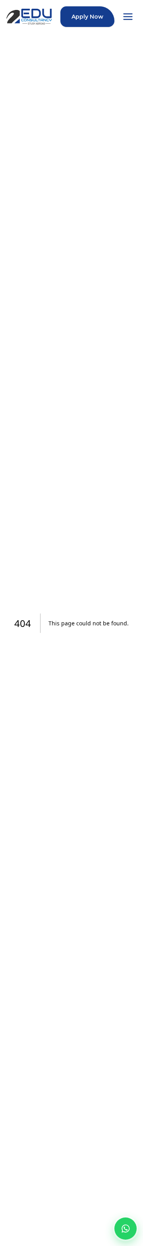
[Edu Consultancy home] (29, 17)
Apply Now (87, 16)
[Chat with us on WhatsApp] (125, 1228)
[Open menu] (128, 16)
